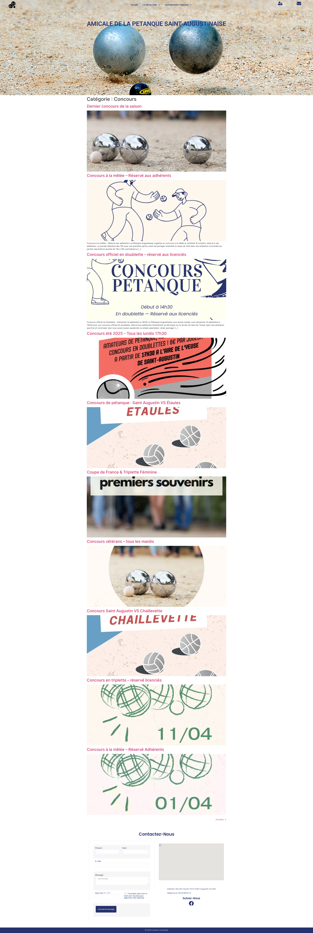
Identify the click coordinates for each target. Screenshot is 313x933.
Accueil (134, 4)
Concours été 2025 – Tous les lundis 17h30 (127, 333)
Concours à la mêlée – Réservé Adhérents (125, 749)
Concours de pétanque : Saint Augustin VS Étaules (133, 402)
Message (99, 875)
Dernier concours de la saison (114, 106)
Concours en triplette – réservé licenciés (124, 680)
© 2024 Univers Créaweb (156, 930)
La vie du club (150, 4)
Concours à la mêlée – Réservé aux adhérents (129, 175)
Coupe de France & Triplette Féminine (122, 472)
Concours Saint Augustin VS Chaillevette (124, 610)
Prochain (221, 819)
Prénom (98, 848)
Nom (124, 848)
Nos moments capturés (177, 4)
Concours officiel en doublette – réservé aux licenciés (136, 254)
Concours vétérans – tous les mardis (120, 541)
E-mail (98, 861)
